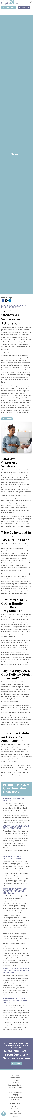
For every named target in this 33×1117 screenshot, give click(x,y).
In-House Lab (15, 1099)
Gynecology (15, 1083)
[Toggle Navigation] (30, 2)
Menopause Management (15, 1090)
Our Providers (15, 1109)
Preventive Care (15, 1078)
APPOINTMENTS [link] (10, 7)
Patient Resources (15, 1114)
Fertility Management (15, 1092)
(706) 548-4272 (25, 7)
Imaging (15, 1095)
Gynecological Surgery (15, 1085)
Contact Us (15, 1111)
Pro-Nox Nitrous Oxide (15, 1097)
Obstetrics (15, 1080)
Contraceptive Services (15, 1087)
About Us (15, 1106)
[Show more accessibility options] (3, 1113)
